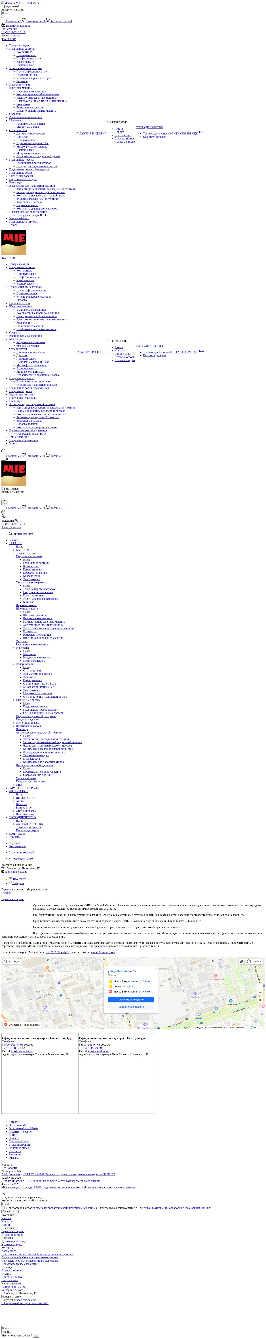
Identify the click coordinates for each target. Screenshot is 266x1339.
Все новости (9, 1167)
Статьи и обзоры (11, 1270)
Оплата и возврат (12, 1234)
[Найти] (2, 17)
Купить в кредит (11, 1244)
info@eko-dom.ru (98, 1051)
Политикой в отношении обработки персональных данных (174, 1207)
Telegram (18, 883)
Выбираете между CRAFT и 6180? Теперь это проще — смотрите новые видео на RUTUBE (58, 1174)
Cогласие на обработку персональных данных (29, 1257)
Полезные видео (11, 1276)
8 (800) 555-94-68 (12, 1044)
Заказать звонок (11, 527)
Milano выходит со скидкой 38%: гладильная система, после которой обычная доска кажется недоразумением (68, 1187)
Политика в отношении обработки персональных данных (37, 1254)
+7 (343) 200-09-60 (90, 1047)
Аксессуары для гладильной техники (46, 739)
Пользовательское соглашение (20, 1263)
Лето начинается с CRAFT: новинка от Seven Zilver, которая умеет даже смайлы (50, 1180)
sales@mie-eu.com (16, 871)
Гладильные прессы (35, 706)
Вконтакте (19, 878)
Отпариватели (32, 670)
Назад (19, 546)
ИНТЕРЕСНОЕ (25, 797)
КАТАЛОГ (22, 549)
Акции (5, 1224)
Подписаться (10, 1211)
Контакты (7, 1247)
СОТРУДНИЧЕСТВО (29, 823)
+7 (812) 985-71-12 (13, 1047)
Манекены (29, 654)
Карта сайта (8, 1250)
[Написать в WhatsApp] (4, 497)
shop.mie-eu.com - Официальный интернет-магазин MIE (24, 1301)
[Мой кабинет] (3, 451)
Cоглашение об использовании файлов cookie (29, 1260)
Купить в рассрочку (13, 1241)
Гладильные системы (36, 562)
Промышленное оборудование (42, 771)
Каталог (6, 1218)
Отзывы (6, 1273)
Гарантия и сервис (12, 1231)
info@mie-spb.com (22, 1051)
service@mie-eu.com (103, 952)
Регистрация (9, 28)
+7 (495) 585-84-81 (57, 952)
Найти (6, 1331)
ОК (36, 1335)
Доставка (7, 1237)
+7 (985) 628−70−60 (13, 32)
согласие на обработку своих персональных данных (65, 1207)
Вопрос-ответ (9, 1280)
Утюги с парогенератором (39, 588)
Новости (6, 1221)
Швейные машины (35, 615)
